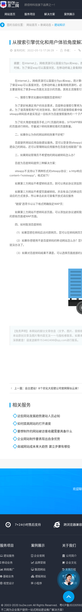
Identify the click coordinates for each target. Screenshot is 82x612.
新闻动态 (46, 24)
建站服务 (8, 555)
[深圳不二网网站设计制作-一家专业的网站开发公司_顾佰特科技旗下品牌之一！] (9, 4)
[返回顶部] (68, 596)
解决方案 (49, 14)
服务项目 (29, 14)
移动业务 (7, 562)
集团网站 (39, 569)
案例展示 (69, 14)
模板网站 (40, 576)
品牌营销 (40, 562)
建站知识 (59, 24)
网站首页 (10, 14)
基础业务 (8, 576)
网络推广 (8, 569)
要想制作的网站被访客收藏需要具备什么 (44, 431)
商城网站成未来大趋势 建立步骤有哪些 (43, 446)
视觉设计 (8, 583)
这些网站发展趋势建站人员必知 (38, 416)
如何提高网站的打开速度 (34, 423)
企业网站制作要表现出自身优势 (38, 439)
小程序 (37, 583)
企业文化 (70, 562)
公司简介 (71, 555)
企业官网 (39, 555)
